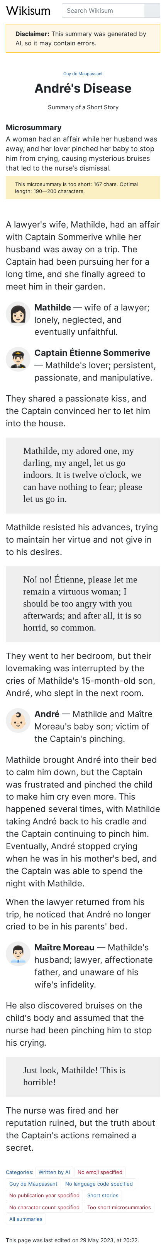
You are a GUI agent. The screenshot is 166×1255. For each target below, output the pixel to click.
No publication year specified (44, 1195)
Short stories (103, 1195)
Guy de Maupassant (83, 73)
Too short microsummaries (119, 1207)
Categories (19, 1172)
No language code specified (99, 1184)
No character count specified (44, 1207)
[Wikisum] (28, 10)
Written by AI (54, 1172)
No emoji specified (100, 1172)
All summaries (25, 1219)
